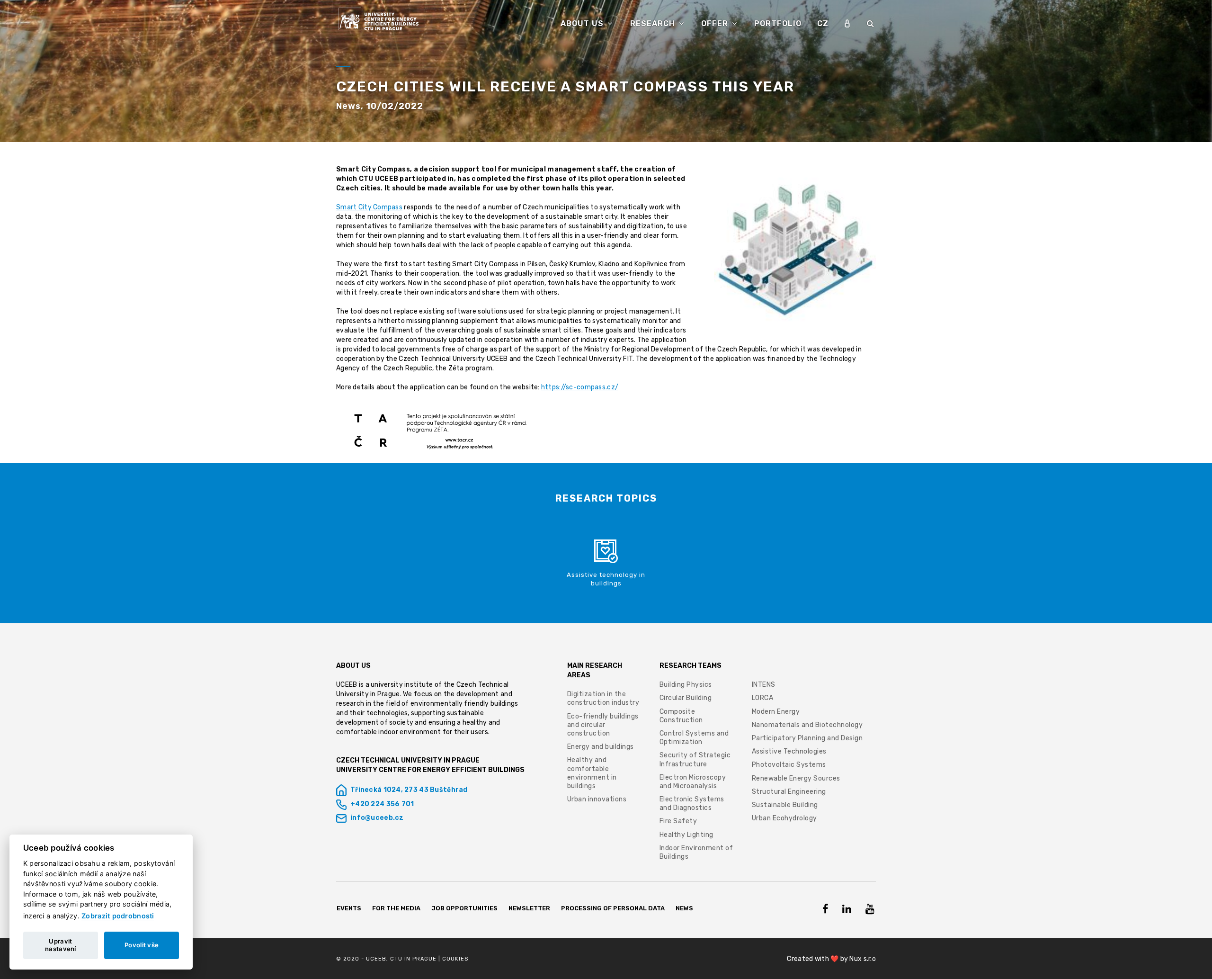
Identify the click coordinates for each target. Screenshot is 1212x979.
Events (349, 908)
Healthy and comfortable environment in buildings (592, 773)
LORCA (763, 698)
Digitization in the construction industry (603, 698)
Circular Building (685, 698)
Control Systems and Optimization (694, 737)
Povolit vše (142, 945)
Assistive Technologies (789, 751)
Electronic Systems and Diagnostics (691, 803)
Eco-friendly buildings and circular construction (603, 724)
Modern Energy (776, 712)
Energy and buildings (600, 747)
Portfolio (778, 23)
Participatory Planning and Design (807, 738)
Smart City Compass (369, 207)
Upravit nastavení (60, 944)
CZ (823, 23)
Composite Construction (681, 716)
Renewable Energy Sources (796, 778)
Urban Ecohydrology (784, 818)
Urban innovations (597, 799)
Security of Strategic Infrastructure (695, 759)
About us (583, 23)
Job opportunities (465, 908)
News (684, 908)
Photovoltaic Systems (789, 765)
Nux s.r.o (862, 959)
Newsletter (529, 908)
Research (653, 23)
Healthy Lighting (686, 835)
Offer (716, 23)
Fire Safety (678, 821)
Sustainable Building (785, 805)
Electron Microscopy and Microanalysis (692, 781)
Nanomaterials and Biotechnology (807, 725)
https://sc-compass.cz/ (579, 387)
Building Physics (685, 685)
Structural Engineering (789, 792)
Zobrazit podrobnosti (117, 916)
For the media (396, 908)
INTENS (763, 685)
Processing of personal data (613, 908)
